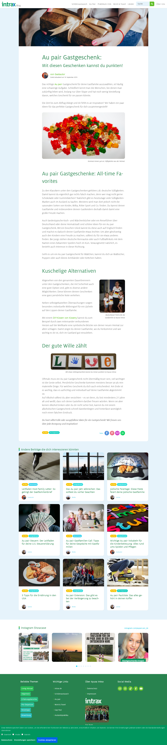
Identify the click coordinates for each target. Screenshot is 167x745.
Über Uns (160, 4)
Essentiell (7, 734)
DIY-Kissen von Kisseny (65, 318)
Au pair (58, 84)
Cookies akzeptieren (47, 740)
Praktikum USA (104, 4)
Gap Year (58, 710)
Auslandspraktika (61, 715)
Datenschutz (92, 689)
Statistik (27, 734)
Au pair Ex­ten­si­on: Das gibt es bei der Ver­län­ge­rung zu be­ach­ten (82, 598)
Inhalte (17, 734)
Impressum (91, 694)
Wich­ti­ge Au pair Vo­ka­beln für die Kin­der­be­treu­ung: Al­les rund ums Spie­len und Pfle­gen (127, 543)
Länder (131, 4)
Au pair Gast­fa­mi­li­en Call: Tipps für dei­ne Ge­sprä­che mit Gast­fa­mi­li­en (83, 543)
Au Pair (92, 4)
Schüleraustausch (79, 4)
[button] (76, 666)
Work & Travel (119, 4)
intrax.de (58, 689)
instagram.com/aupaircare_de (136, 628)
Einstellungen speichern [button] (24, 740)
